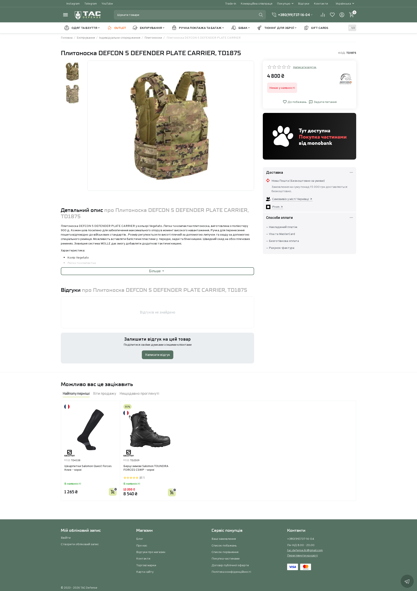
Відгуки (303, 3)
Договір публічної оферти (230, 565)
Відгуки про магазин (150, 552)
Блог (139, 539)
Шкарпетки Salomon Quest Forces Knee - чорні (88, 468)
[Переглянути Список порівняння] (323, 15)
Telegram (90, 3)
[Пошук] (261, 15)
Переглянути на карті (302, 555)
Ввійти (66, 537)
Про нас (141, 545)
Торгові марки (146, 565)
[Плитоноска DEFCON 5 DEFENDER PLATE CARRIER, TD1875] (170, 126)
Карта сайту (145, 572)
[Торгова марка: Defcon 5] (345, 78)
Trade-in (230, 3)
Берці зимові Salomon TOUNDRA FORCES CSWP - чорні (145, 468)
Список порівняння (225, 552)
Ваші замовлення (224, 539)
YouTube (107, 3)
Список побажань (224, 545)
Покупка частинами (226, 558)
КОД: (342, 53)
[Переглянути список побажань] (332, 15)
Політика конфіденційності (231, 572)
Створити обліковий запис (80, 544)
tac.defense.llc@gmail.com (305, 550)
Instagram (73, 3)
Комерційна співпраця (256, 3)
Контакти (321, 3)
